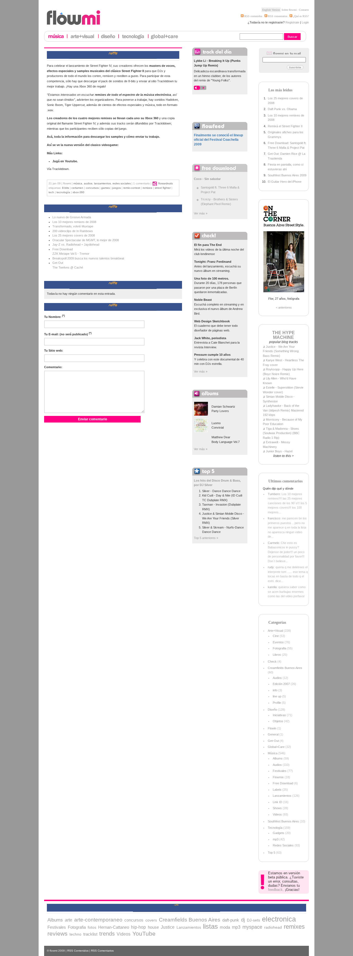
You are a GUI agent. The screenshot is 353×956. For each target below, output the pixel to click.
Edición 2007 (281, 684)
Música (77, 183)
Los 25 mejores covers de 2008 (73, 235)
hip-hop (138, 927)
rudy (271, 567)
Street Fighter (163, 187)
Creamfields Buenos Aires (285, 668)
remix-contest (131, 187)
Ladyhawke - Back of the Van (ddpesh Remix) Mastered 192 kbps (283, 410)
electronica (279, 919)
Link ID (277, 802)
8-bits (65, 187)
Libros (277, 654)
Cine (276, 636)
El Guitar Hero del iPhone (284, 181)
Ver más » (200, 213)
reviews (57, 933)
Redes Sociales (122, 183)
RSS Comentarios (102, 950)
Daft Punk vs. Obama (282, 109)
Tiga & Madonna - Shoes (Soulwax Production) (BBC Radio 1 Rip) (281, 433)
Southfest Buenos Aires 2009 (287, 175)
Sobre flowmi (289, 9)
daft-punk (230, 920)
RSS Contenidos (78, 950)
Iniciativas (279, 715)
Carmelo (273, 543)
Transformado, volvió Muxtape (72, 226)
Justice (168, 927)
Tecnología (63, 192)
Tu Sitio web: (53, 350)
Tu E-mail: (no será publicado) (68, 334)
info (275, 690)
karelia (272, 587)
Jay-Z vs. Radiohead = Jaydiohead (75, 244)
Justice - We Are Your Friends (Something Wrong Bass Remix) (281, 351)
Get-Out (273, 740)
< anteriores (284, 307)
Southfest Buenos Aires (283, 821)
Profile (277, 702)
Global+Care (276, 746)
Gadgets (278, 833)
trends (107, 934)
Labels (277, 789)
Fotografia (279, 648)
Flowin (272, 728)
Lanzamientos (102, 183)
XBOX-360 (78, 192)
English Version (271, 9)
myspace (252, 927)
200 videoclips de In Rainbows (72, 231)
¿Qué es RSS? (300, 16)
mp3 (276, 839)
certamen (77, 187)
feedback (275, 890)
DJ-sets (253, 920)
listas (210, 926)
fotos (92, 927)
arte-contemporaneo (98, 920)
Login (305, 22)
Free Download (283, 783)
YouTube (144, 933)
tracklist (90, 934)
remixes (147, 187)
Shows (277, 808)
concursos (92, 187)
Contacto (304, 9)
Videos (277, 814)
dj (243, 920)
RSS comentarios (277, 16)
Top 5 (271, 852)
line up (277, 696)
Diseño (272, 709)
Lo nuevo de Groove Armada (71, 217)
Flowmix (278, 777)
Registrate (292, 22)
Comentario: (53, 367)
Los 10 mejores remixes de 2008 (74, 222)
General (273, 734)
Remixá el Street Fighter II (285, 126)
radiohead (273, 927)
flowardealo (165, 183)
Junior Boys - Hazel (279, 451)
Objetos (278, 721)
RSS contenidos (253, 16)
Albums (278, 758)
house (153, 927)
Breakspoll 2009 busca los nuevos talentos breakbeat (88, 258)
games (105, 187)
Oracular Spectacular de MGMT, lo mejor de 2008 (85, 240)
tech (51, 192)
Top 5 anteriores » (206, 538)
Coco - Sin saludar (207, 178)
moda (225, 927)
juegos (116, 187)
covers (151, 920)
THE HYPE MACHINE (283, 335)
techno (75, 934)
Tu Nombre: (54, 316)
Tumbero (274, 494)
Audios (88, 183)
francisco (274, 518)
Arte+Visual (275, 630)
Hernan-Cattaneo (113, 927)
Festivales (280, 770)
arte (68, 920)
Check (272, 661)
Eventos (278, 642)
